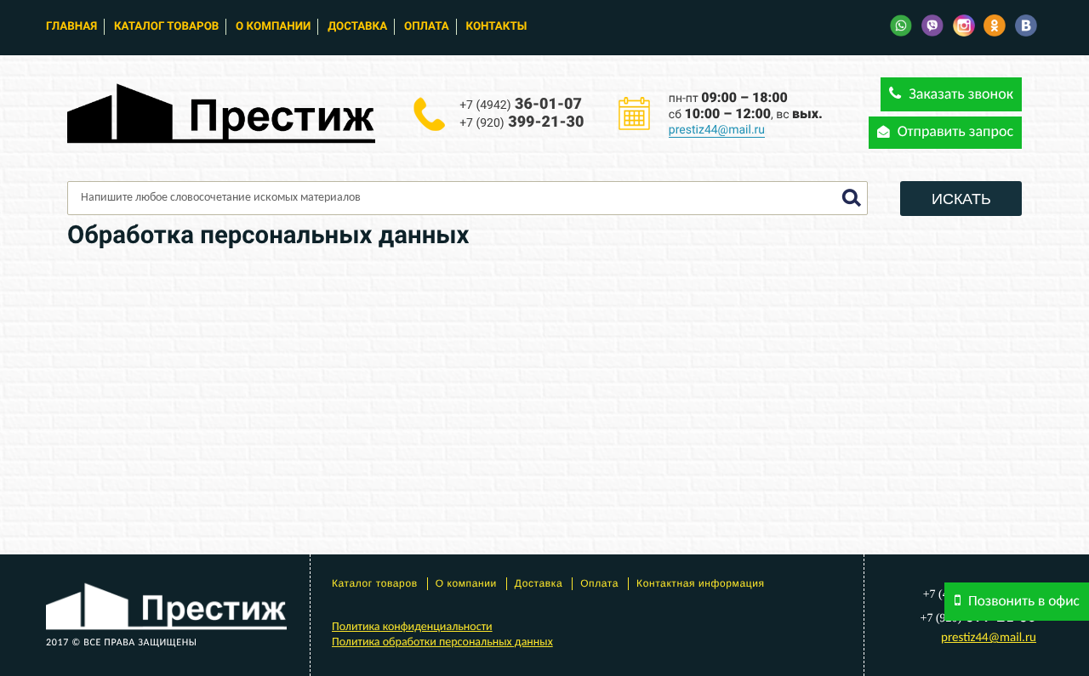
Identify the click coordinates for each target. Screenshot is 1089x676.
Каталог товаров (166, 26)
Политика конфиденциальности (412, 627)
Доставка (357, 26)
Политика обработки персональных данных (442, 642)
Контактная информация (700, 583)
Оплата (426, 26)
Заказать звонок (959, 95)
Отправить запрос (953, 132)
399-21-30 (521, 122)
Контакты (496, 26)
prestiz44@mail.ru (717, 130)
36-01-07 (520, 104)
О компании (273, 26)
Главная (71, 26)
